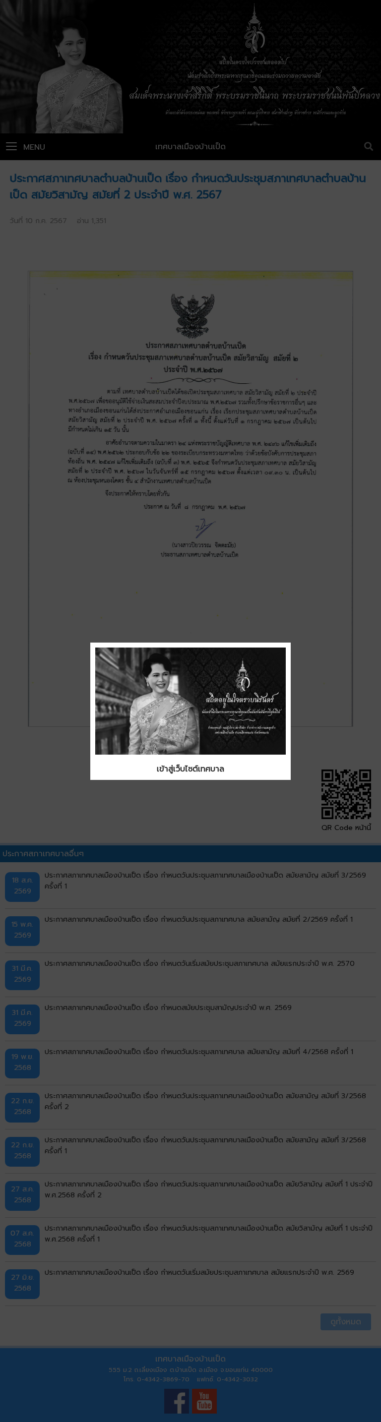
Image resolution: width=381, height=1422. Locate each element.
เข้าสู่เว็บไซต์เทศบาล (190, 769)
